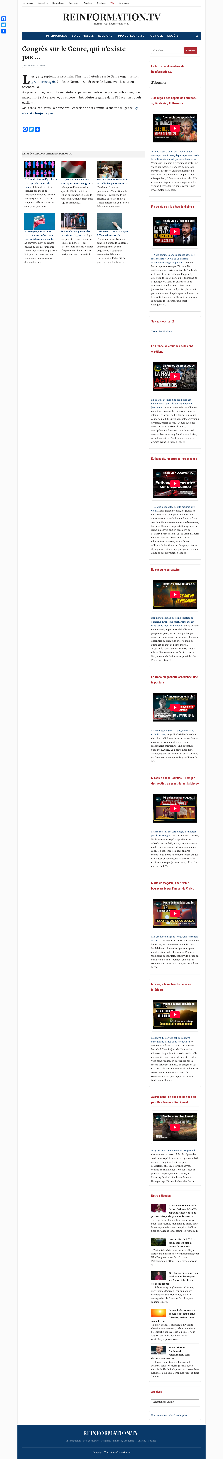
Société (173, 35)
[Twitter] (4, 25)
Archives (124, 3)
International (57, 35)
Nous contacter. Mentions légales (169, 1415)
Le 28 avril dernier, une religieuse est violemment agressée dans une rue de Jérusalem (171, 404)
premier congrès (44, 82)
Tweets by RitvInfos (161, 331)
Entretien (74, 3)
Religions (105, 35)
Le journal (28, 3)
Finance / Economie (130, 35)
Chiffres (101, 3)
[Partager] (4, 31)
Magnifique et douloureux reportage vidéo (173, 1150)
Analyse (88, 3)
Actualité (43, 3)
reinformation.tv (111, 16)
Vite (112, 3)
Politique (156, 35)
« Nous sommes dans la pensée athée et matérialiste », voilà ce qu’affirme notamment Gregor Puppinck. (172, 259)
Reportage (58, 3)
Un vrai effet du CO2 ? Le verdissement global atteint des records (182, 1243)
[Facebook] (4, 19)
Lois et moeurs (83, 35)
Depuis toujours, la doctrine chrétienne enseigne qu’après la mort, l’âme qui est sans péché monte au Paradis (172, 622)
